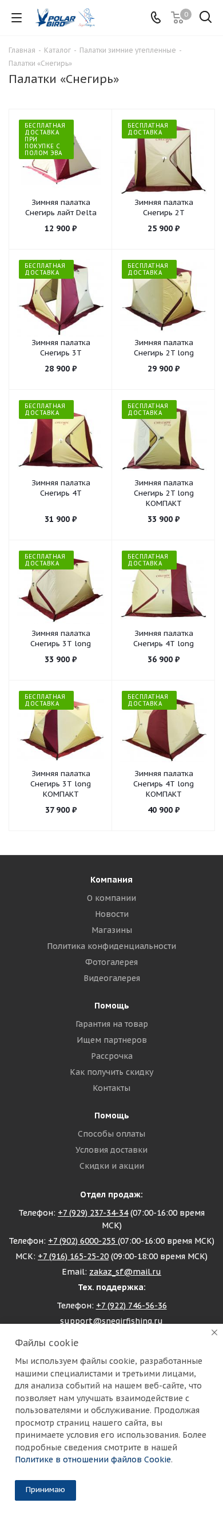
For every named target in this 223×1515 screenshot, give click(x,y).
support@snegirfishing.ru (111, 1321)
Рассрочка (112, 1056)
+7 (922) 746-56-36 (131, 1305)
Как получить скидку (111, 1072)
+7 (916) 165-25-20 (73, 1256)
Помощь (111, 1005)
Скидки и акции (111, 1166)
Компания (111, 880)
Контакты (111, 1088)
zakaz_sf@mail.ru (125, 1272)
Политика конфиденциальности (111, 946)
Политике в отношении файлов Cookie (93, 1459)
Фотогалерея (111, 962)
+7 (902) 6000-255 (83, 1241)
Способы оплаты (111, 1134)
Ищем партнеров (112, 1040)
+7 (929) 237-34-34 (93, 1213)
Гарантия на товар (111, 1024)
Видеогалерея (111, 978)
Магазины (111, 930)
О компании (111, 898)
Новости (112, 914)
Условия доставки (111, 1150)
